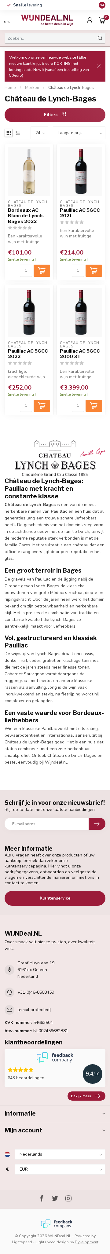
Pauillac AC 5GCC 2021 (80, 212)
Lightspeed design (52, 1242)
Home (10, 87)
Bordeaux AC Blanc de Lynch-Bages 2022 (26, 215)
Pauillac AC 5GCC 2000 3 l (80, 353)
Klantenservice (55, 898)
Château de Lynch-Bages (71, 87)
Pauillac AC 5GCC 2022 (28, 353)
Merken (32, 87)
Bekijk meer (81, 1096)
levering (27, 5)
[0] (102, 20)
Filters (51, 115)
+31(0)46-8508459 (35, 992)
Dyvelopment (86, 1242)
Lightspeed (22, 1242)
